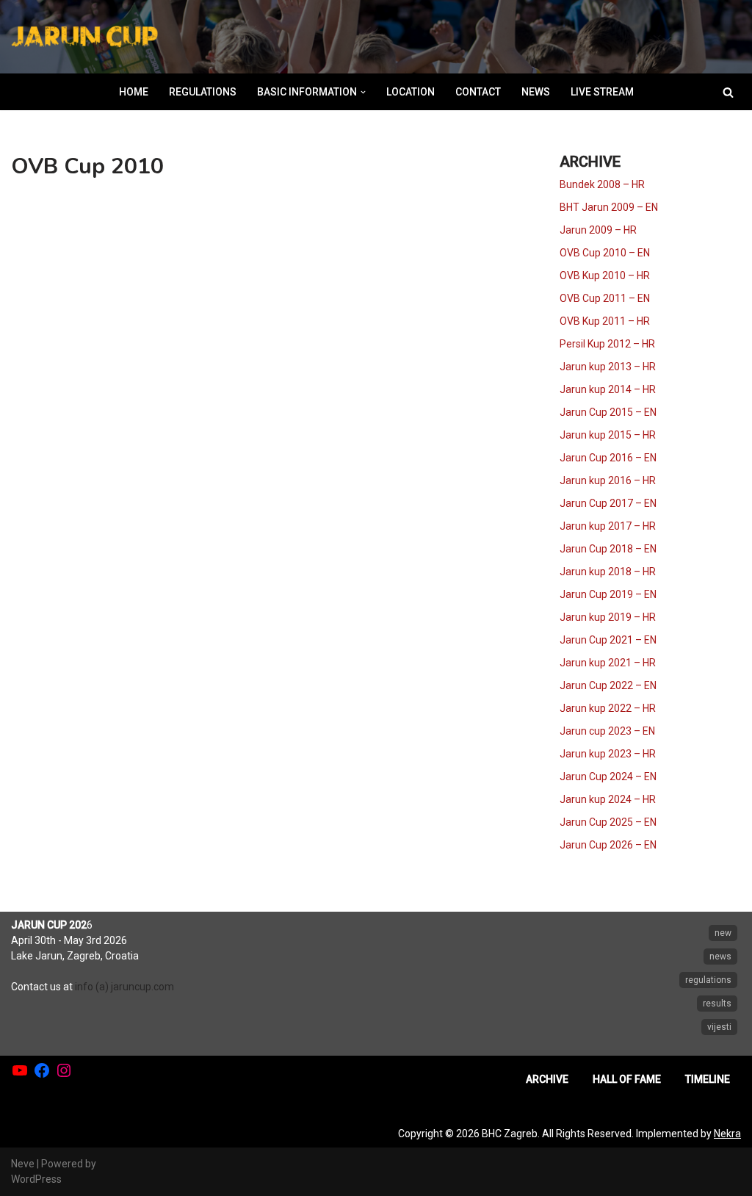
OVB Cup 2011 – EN (605, 298)
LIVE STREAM (602, 92)
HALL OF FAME (627, 1079)
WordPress (36, 1179)
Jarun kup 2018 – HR (608, 571)
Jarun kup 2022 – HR (608, 708)
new (723, 933)
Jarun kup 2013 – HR (608, 366)
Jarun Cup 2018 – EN (608, 549)
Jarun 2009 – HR (598, 230)
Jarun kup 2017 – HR (608, 526)
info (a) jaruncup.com (124, 987)
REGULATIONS (202, 92)
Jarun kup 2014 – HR (608, 389)
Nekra (727, 1133)
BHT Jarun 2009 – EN (609, 207)
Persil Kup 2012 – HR (607, 344)
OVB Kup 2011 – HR (605, 321)
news (720, 956)
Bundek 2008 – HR (602, 184)
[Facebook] (42, 1070)
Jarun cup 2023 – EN (607, 731)
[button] (363, 92)
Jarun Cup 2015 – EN (608, 412)
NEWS (535, 92)
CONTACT (478, 92)
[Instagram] (64, 1070)
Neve (23, 1164)
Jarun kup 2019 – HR (608, 617)
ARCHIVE (547, 1079)
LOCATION (410, 92)
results (717, 1003)
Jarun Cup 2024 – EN (608, 776)
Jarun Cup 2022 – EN (608, 685)
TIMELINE (707, 1079)
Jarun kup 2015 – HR (608, 435)
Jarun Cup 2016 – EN (608, 458)
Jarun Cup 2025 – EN (608, 822)
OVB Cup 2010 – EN (605, 253)
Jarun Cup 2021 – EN (608, 640)
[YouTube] (20, 1070)
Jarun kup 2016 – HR (608, 480)
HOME (133, 92)
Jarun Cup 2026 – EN (608, 845)
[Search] (728, 92)
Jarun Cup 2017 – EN (608, 503)
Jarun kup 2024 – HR (608, 799)
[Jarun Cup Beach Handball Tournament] (84, 37)
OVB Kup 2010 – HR (605, 275)
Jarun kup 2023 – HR (608, 754)
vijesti (719, 1027)
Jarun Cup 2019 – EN (608, 594)
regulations (708, 980)
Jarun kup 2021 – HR (608, 663)
